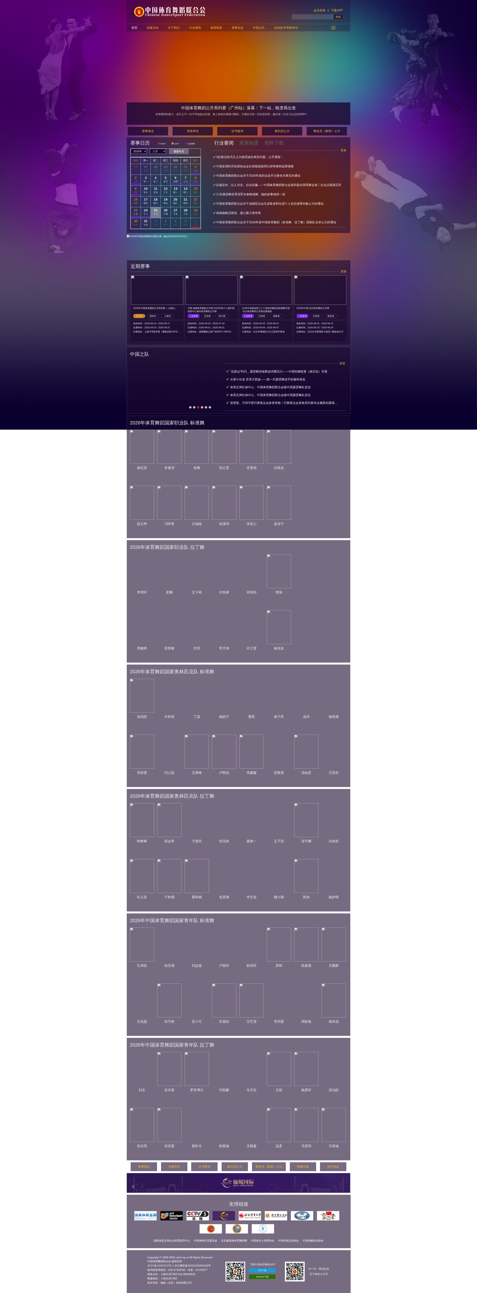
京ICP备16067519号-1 (160, 1265)
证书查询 (237, 131)
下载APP (337, 10)
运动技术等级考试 (286, 27)
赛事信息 (238, 27)
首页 (134, 27)
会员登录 (320, 10)
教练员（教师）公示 (326, 131)
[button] (190, 407)
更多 (344, 150)
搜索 (338, 16)
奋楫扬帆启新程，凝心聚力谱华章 (238, 213)
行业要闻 (195, 27)
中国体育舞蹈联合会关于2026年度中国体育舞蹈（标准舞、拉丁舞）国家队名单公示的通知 (276, 222)
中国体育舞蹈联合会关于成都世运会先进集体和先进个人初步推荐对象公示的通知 (269, 203)
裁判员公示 (282, 131)
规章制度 (216, 27)
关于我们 (174, 27)
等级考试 (193, 131)
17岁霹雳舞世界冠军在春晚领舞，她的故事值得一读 (250, 194)
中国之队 (259, 27)
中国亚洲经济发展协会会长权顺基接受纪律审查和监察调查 (255, 166)
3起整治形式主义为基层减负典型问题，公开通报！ (249, 157)
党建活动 (153, 27)
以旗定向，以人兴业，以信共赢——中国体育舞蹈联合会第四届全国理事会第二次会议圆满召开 (278, 185)
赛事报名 (148, 131)
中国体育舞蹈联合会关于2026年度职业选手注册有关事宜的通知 (258, 175)
